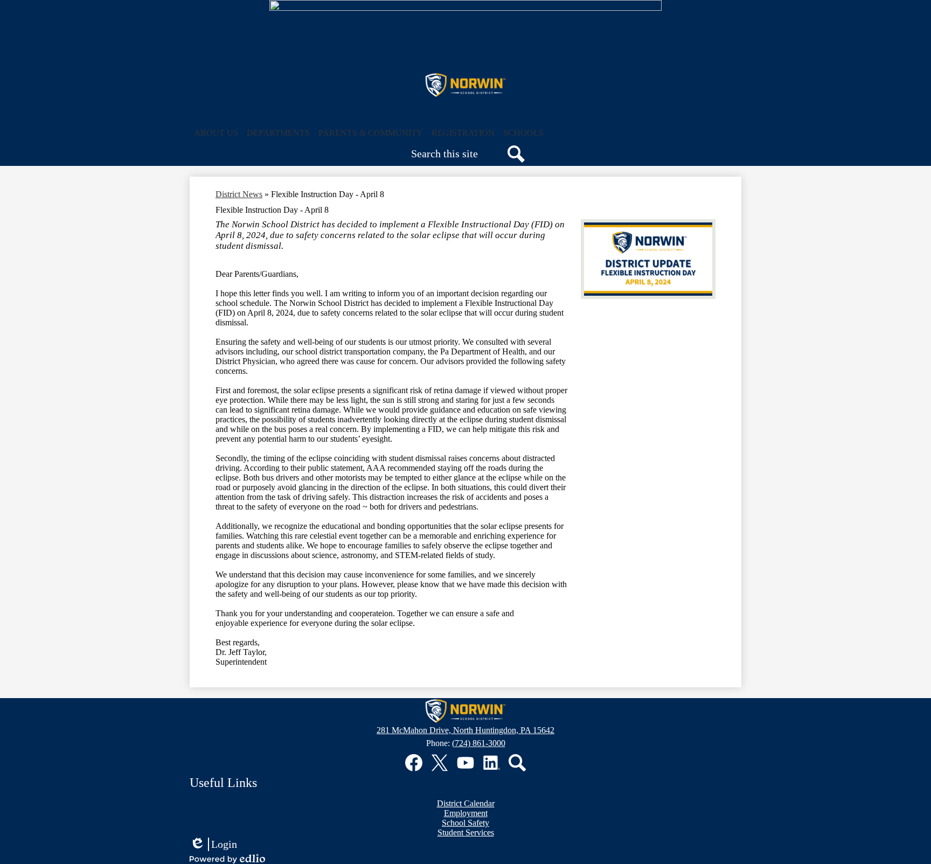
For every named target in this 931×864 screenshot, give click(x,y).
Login (213, 844)
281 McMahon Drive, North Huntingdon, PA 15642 (465, 730)
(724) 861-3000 (478, 743)
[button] (216, 133)
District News (239, 194)
